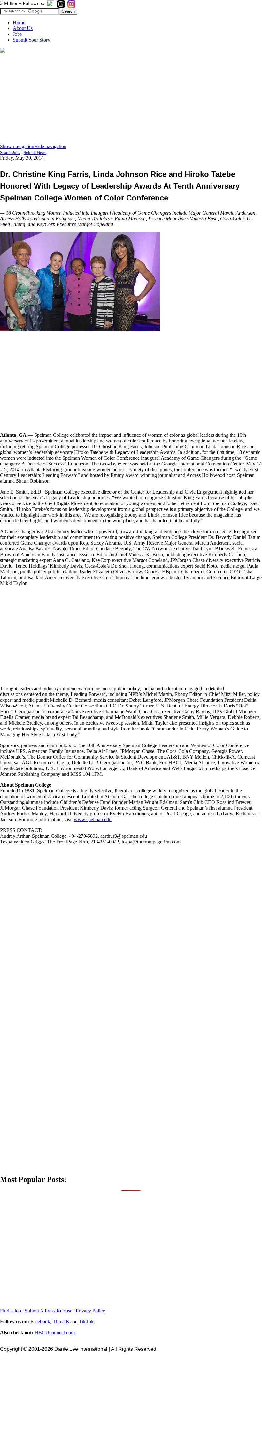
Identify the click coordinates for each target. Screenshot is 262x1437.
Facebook (40, 1321)
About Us (23, 28)
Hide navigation (50, 146)
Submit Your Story (31, 39)
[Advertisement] (131, 99)
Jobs (17, 34)
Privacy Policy (90, 1310)
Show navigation (17, 146)
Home (19, 22)
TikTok (86, 1321)
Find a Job (10, 1310)
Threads (61, 1321)
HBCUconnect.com (55, 1332)
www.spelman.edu (93, 819)
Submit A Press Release (48, 1310)
